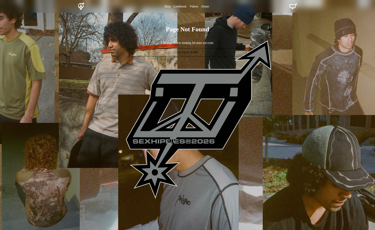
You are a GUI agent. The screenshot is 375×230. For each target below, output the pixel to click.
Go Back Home (187, 52)
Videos (193, 6)
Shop (167, 6)
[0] (293, 6)
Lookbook (180, 6)
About (205, 6)
